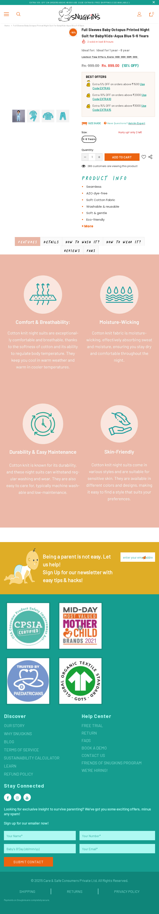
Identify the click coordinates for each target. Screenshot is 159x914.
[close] (154, 2)
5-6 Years (88, 139)
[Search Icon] (18, 14)
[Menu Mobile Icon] (6, 14)
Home (7, 25)
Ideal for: (88, 50)
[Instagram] (17, 797)
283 (90, 166)
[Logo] (79, 14)
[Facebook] (7, 797)
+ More (87, 226)
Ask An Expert (136, 123)
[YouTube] (27, 797)
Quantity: (88, 150)
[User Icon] (139, 14)
